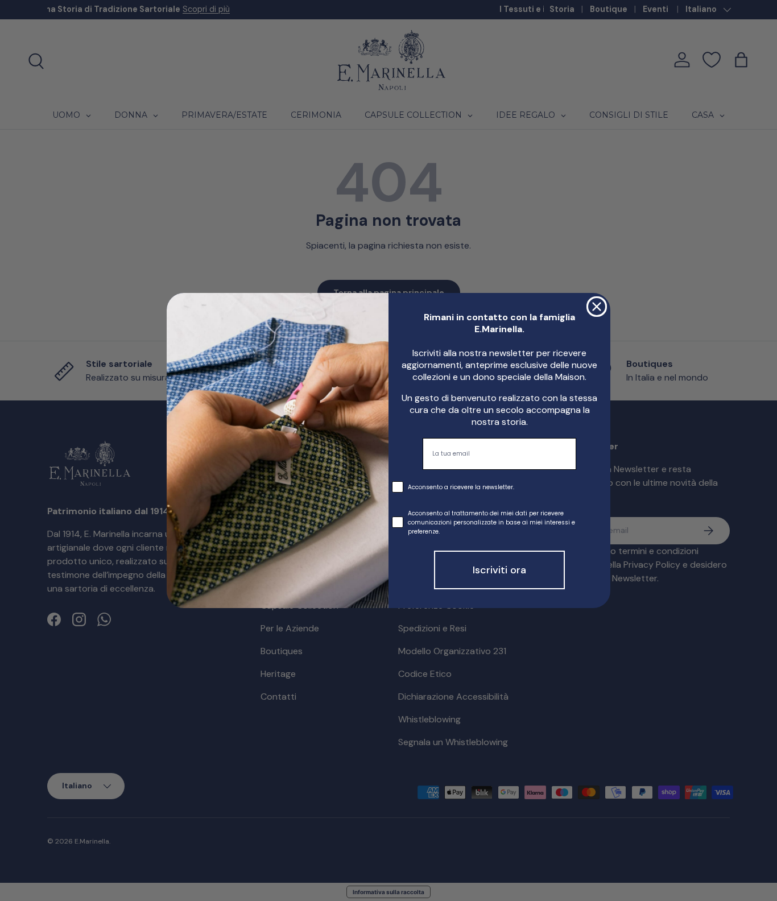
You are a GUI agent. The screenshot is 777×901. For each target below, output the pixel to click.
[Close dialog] (597, 306)
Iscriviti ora (499, 570)
